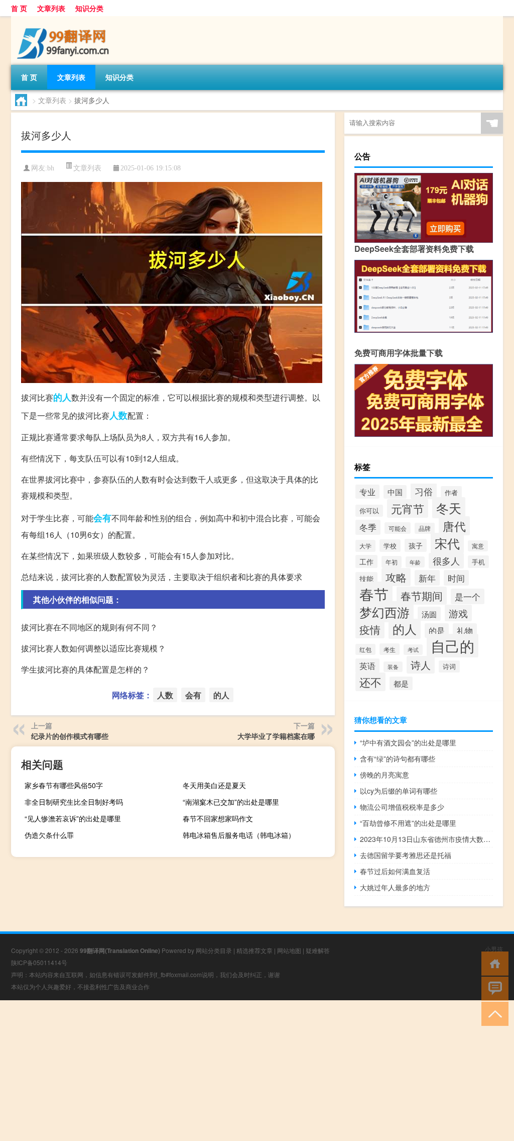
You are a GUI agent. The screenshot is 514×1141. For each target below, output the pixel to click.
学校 (390, 545)
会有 (102, 517)
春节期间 (422, 595)
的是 (437, 630)
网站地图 (289, 950)
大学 (365, 545)
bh (50, 168)
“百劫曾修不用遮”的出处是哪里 (408, 823)
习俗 (424, 491)
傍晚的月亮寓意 (384, 775)
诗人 (421, 664)
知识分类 (89, 8)
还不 (370, 682)
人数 (118, 415)
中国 (395, 492)
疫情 (369, 629)
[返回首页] (492, 963)
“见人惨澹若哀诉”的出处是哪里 (73, 818)
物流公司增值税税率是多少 (402, 807)
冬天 (448, 508)
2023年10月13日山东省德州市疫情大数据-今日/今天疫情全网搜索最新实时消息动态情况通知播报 (426, 839)
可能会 (398, 528)
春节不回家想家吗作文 (218, 818)
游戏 (458, 613)
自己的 (452, 645)
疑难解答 (318, 950)
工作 (366, 561)
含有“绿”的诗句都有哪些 (397, 758)
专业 (367, 491)
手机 (478, 561)
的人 (62, 397)
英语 (367, 666)
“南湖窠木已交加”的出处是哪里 (231, 802)
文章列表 (51, 8)
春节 (374, 593)
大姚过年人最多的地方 (395, 887)
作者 (451, 492)
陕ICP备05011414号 (39, 962)
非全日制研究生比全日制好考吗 (74, 802)
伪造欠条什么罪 (49, 835)
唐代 (454, 526)
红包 (365, 649)
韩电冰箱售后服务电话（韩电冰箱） (239, 835)
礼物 (465, 630)
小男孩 (494, 948)
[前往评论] (492, 988)
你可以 (369, 510)
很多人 (446, 560)
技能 (366, 579)
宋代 (447, 543)
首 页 (19, 8)
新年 (427, 578)
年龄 (415, 562)
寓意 (478, 546)
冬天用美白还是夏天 (214, 785)
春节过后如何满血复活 (395, 871)
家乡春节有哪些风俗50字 (64, 785)
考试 (413, 649)
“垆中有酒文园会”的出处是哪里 (408, 742)
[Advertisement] (257, 1070)
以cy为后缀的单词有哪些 (398, 791)
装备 (393, 667)
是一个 (467, 596)
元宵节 (407, 508)
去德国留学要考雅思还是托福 (405, 855)
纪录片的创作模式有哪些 (69, 736)
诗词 (449, 666)
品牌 (425, 528)
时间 (456, 578)
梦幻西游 (384, 612)
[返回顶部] (492, 1013)
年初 (392, 561)
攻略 (396, 577)
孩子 (416, 545)
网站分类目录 (214, 950)
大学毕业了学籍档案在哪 (276, 736)
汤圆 (429, 613)
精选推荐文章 (254, 950)
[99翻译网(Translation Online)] (63, 20)
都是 (401, 683)
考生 (389, 649)
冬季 (367, 527)
